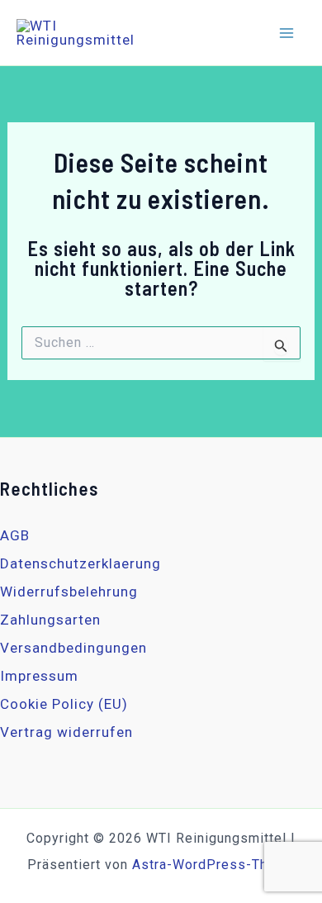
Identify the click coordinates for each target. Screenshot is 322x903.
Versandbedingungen (73, 647)
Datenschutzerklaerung (80, 563)
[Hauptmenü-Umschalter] (287, 33)
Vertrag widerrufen (66, 732)
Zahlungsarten (50, 619)
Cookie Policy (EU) (64, 704)
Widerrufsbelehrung (69, 591)
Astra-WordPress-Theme (214, 864)
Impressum (39, 676)
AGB (15, 535)
